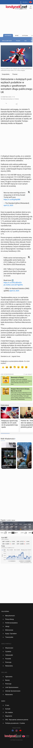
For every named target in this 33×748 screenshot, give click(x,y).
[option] (15, 616)
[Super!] (7, 367)
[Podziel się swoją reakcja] (6, 104)
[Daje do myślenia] (15, 367)
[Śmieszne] (11, 367)
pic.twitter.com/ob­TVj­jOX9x (13, 285)
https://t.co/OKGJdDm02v (13, 282)
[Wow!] (18, 367)
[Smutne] (22, 367)
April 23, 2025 (8, 205)
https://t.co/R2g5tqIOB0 (12, 199)
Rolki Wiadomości (8, 439)
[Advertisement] (16, 17)
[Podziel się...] (16, 104)
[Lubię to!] (3, 367)
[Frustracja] (26, 367)
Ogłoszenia (5, 611)
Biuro (3, 701)
